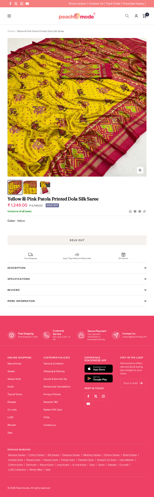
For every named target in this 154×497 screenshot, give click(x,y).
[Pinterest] (140, 211)
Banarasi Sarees (16, 455)
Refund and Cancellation (57, 386)
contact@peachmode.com (134, 337)
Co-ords (12, 409)
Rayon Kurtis (47, 464)
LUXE (11, 417)
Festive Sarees (112, 455)
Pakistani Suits (86, 459)
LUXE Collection (17, 469)
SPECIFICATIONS (19, 279)
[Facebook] (135, 211)
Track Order (113, 3)
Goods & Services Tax (55, 379)
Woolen (12, 425)
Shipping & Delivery (54, 371)
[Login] (136, 15)
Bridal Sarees (130, 455)
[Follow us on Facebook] (10, 4)
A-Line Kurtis (79, 464)
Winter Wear (35, 469)
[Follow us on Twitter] (16, 4)
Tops (92, 464)
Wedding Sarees (92, 455)
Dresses (12, 402)
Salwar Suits (14, 379)
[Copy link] (144, 211)
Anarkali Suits (15, 459)
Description (17, 267)
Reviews (14, 290)
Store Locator (77, 3)
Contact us (50, 425)
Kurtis (11, 386)
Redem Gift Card (53, 409)
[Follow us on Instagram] (21, 4)
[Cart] (144, 16)
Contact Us (96, 3)
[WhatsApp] (130, 211)
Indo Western (126, 459)
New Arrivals (14, 363)
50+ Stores (123, 258)
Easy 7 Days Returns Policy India (77, 258)
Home (11, 31)
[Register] (141, 383)
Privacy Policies (52, 394)
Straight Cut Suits (106, 459)
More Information (21, 301)
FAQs (47, 417)
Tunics (101, 464)
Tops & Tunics (15, 394)
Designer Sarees (71, 455)
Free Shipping (30, 258)
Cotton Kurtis (15, 464)
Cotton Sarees (36, 455)
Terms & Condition (53, 363)
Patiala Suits (68, 459)
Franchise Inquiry (133, 3)
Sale (10, 432)
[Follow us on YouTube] (27, 4)
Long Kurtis (63, 464)
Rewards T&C (51, 402)
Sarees (11, 371)
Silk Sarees (53, 455)
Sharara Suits (33, 459)
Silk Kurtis (31, 464)
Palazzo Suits (51, 459)
